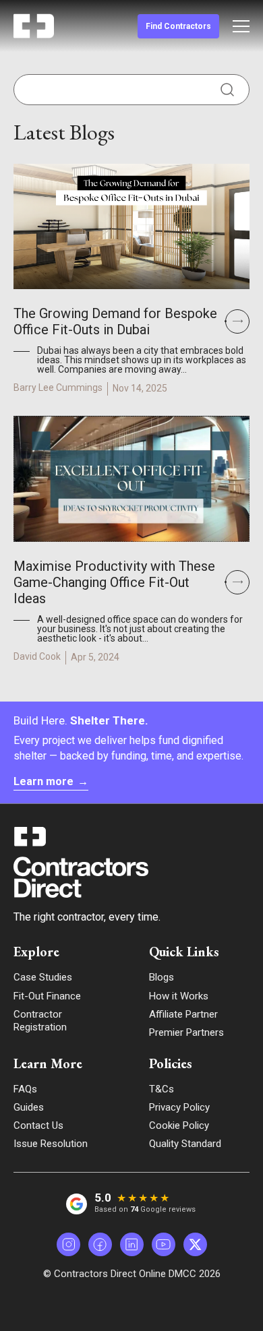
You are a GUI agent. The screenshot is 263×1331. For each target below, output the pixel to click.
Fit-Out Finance (47, 996)
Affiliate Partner (183, 1014)
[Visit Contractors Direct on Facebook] (100, 1244)
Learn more (50, 781)
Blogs (161, 977)
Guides (28, 1107)
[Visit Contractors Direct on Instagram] (68, 1244)
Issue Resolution (50, 1144)
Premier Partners (186, 1032)
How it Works (178, 996)
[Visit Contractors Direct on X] (195, 1244)
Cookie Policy (179, 1125)
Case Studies (42, 977)
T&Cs (161, 1089)
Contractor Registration (40, 1020)
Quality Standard (185, 1144)
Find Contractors (178, 26)
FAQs (25, 1089)
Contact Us (38, 1125)
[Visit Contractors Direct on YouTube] (163, 1244)
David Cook (37, 656)
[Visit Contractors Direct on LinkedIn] (132, 1244)
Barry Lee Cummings (58, 387)
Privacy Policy (179, 1107)
